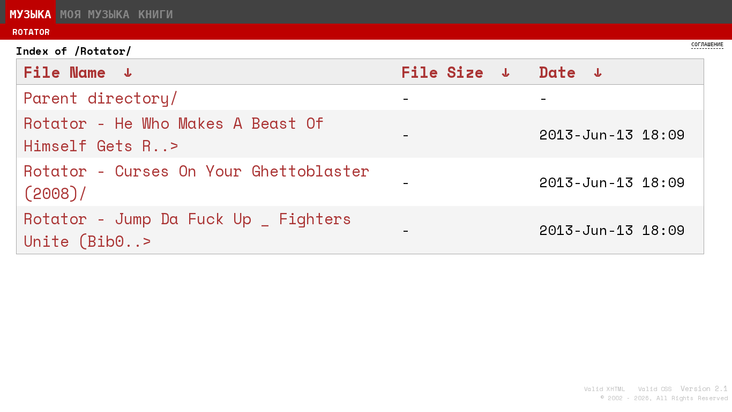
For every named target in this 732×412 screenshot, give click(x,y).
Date (557, 72)
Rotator (31, 31)
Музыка (30, 14)
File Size (442, 72)
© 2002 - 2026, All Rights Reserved (664, 398)
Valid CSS (655, 389)
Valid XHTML (604, 389)
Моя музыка (95, 14)
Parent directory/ (101, 97)
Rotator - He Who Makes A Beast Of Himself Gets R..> (174, 134)
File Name (65, 72)
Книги (155, 14)
